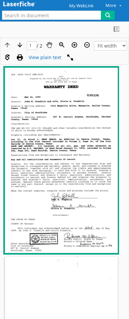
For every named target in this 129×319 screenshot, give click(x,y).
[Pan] (49, 45)
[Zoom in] (74, 45)
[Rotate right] (7, 57)
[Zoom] (61, 45)
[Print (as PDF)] (19, 57)
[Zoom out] (87, 45)
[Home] (28, 4)
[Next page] (19, 45)
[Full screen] (70, 57)
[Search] (108, 15)
